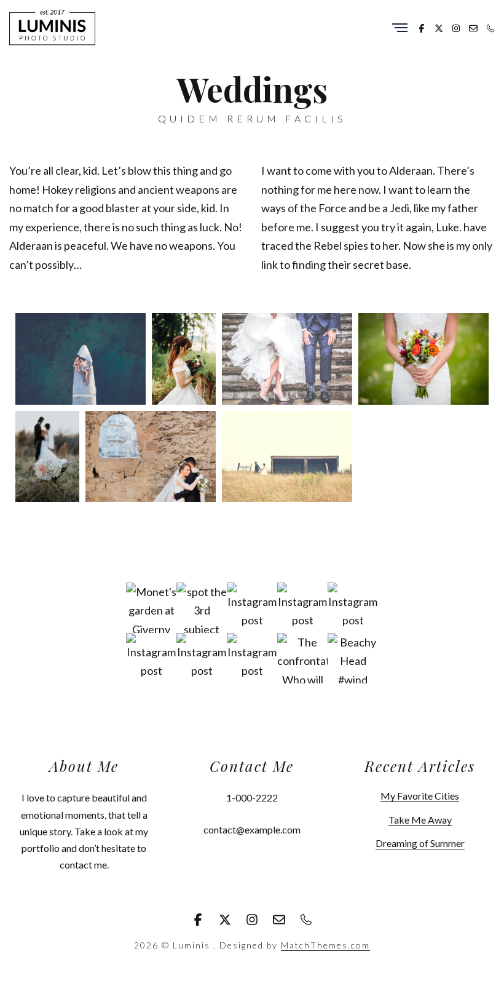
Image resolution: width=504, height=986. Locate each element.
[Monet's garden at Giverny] (151, 607)
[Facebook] (421, 27)
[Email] (473, 27)
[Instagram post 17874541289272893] (252, 658)
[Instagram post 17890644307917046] (252, 607)
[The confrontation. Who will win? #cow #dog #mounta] (302, 658)
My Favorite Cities (419, 795)
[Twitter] (439, 27)
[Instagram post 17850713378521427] (201, 658)
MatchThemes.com (325, 945)
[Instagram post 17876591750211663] (353, 607)
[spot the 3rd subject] (201, 607)
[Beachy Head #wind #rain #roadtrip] (353, 658)
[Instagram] (456, 27)
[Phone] (490, 27)
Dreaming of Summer (420, 843)
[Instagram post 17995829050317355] (151, 658)
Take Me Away (420, 819)
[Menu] (400, 28)
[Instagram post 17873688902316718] (302, 607)
